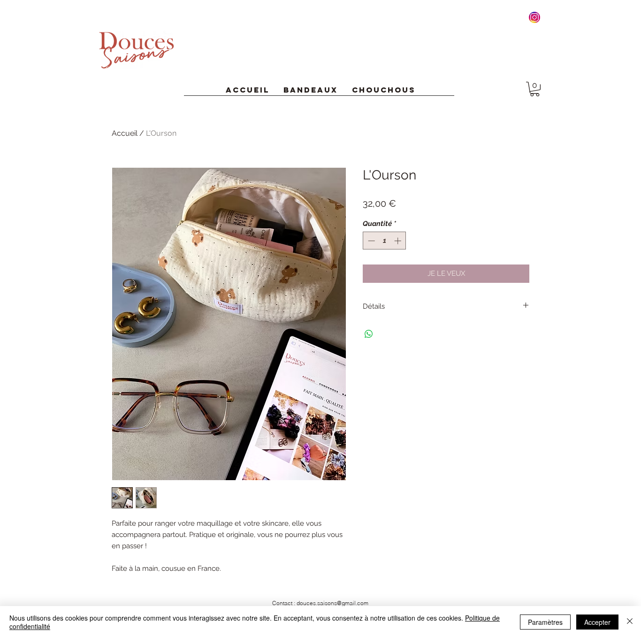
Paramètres (545, 622)
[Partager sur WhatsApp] (368, 334)
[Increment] (398, 240)
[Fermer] (629, 622)
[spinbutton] (384, 240)
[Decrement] (370, 240)
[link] (534, 89)
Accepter (597, 622)
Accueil (124, 133)
